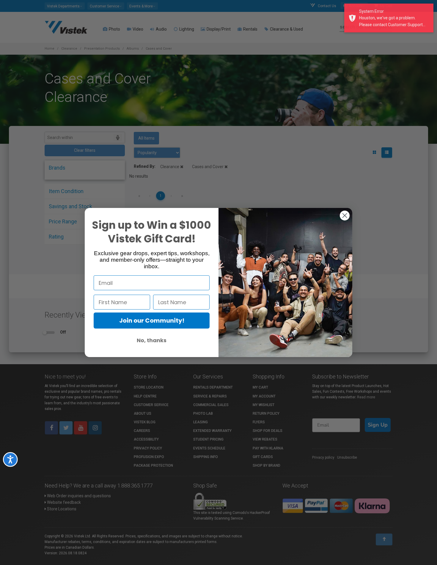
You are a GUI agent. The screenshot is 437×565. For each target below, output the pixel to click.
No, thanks (151, 340)
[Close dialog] (344, 215)
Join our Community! (151, 320)
